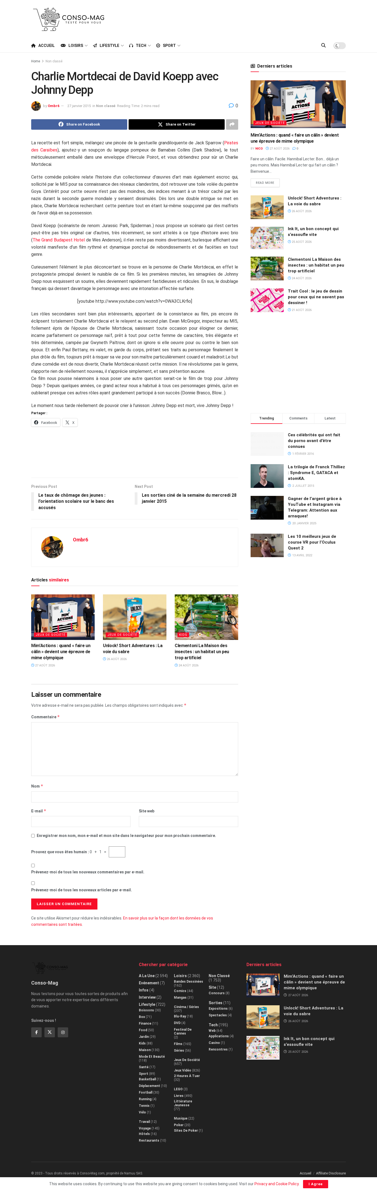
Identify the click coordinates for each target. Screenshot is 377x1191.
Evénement (149, 983)
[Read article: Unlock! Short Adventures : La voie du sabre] (134, 617)
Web (212, 1031)
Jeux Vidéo (182, 1070)
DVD (177, 1023)
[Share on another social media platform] (232, 124)
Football (145, 1092)
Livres (179, 1096)
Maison (145, 1050)
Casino (214, 1043)
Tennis (144, 1106)
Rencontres (218, 1049)
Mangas (180, 997)
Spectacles (218, 1015)
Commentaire (45, 716)
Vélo (142, 1112)
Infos (143, 990)
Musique (180, 1118)
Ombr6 (53, 106)
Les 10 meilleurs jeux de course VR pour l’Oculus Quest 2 (312, 542)
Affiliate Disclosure (331, 1173)
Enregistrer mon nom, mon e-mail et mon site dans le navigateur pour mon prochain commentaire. (126, 835)
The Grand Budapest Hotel (59, 240)
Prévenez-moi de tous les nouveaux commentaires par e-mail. (87, 872)
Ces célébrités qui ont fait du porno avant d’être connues (314, 440)
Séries (179, 1050)
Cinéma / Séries (186, 1007)
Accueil (46, 45)
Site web (146, 811)
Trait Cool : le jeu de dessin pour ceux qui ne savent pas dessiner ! (316, 297)
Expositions (218, 1009)
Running (145, 1099)
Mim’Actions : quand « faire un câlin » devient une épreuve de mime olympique (60, 652)
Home (35, 61)
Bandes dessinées (188, 981)
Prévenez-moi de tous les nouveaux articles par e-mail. (81, 890)
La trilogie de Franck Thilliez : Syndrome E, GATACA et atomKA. (316, 472)
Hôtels (144, 1134)
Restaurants (149, 1140)
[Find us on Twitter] (49, 1032)
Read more (268, 182)
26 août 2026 (116, 659)
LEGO (178, 1089)
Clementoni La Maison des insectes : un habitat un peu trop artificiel (202, 652)
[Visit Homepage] (68, 19)
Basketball (147, 1079)
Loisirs (75, 45)
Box (142, 1017)
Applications (219, 1036)
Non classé (54, 61)
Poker (179, 1125)
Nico (259, 148)
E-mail (38, 811)
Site (212, 987)
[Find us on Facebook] (36, 1032)
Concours (217, 993)
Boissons (146, 1010)
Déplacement (149, 1086)
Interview (147, 997)
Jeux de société (50, 635)
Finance (145, 1023)
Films (178, 1044)
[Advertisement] (245, 18)
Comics (180, 991)
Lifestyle (109, 45)
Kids (183, 635)
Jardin (144, 1037)
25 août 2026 (301, 242)
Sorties (215, 1003)
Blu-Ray (180, 1016)
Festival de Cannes (183, 1031)
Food (143, 1030)
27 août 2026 (44, 665)
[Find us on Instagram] (63, 1032)
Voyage (145, 1128)
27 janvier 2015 (79, 106)
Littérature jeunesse (183, 1103)
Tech (141, 45)
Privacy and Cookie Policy (276, 1184)
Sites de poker (186, 1130)
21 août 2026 (301, 310)
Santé (143, 1067)
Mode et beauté (152, 1057)
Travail (144, 1122)
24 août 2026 (188, 665)
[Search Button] (323, 45)
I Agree (316, 1184)
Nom (37, 786)
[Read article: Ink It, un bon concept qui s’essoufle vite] (267, 238)
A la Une (147, 976)
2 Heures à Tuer (187, 1076)
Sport (169, 45)
